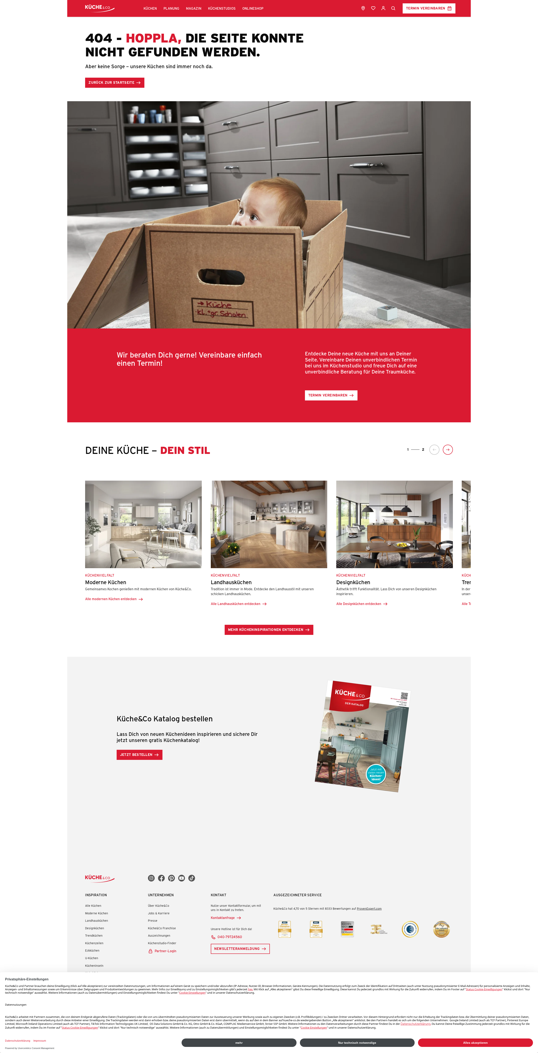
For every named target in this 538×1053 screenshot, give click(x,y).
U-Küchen (91, 958)
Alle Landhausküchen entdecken (235, 603)
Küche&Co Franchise (162, 928)
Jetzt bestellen (136, 754)
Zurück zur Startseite (111, 82)
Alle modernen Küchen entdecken (111, 599)
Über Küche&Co (158, 906)
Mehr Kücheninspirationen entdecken (265, 629)
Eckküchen (92, 950)
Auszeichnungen (159, 935)
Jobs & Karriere (159, 913)
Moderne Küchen (96, 913)
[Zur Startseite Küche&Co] (100, 8)
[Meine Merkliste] (373, 8)
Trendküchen (94, 935)
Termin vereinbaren (425, 8)
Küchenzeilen (94, 943)
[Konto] (383, 8)
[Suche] (393, 8)
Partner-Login (165, 951)
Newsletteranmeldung (237, 948)
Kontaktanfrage (223, 917)
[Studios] (363, 8)
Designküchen (94, 928)
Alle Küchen (93, 906)
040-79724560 (230, 937)
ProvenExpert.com (369, 909)
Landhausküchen (96, 921)
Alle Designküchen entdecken (358, 603)
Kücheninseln (94, 966)
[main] (269, 406)
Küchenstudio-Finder (162, 943)
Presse (152, 921)
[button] (150, 8)
